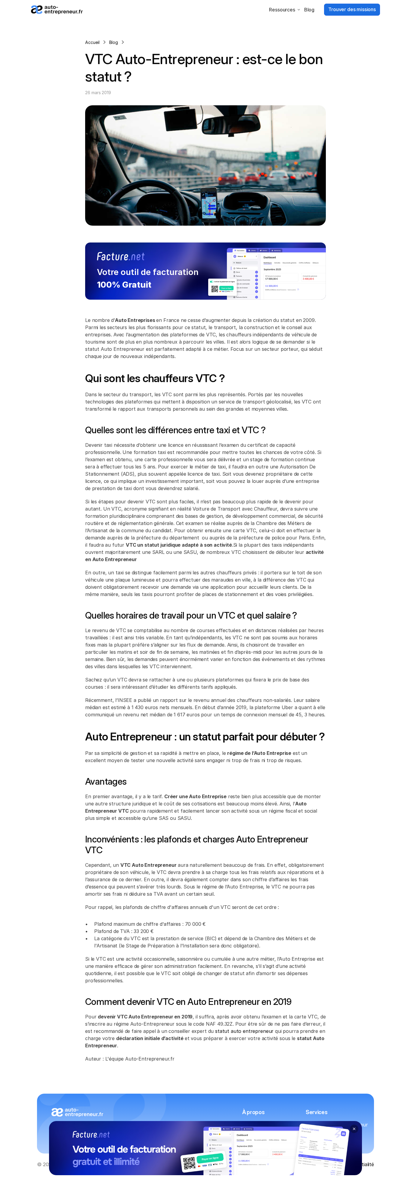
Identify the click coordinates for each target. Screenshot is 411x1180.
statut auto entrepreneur (244, 1031)
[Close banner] (354, 1129)
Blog (309, 10)
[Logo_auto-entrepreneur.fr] (57, 9)
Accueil (92, 42)
